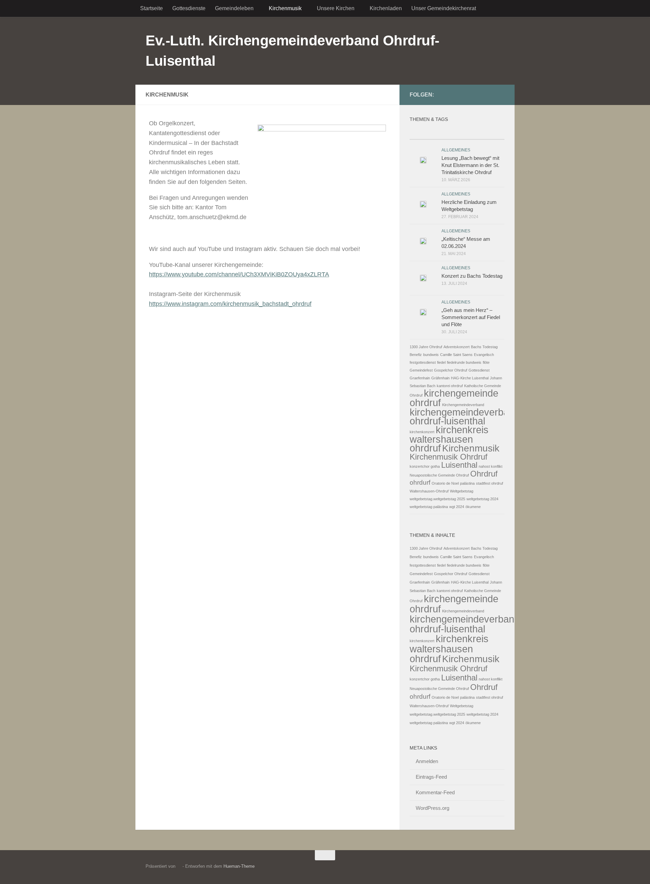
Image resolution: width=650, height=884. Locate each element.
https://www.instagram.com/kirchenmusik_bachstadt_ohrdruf (230, 303)
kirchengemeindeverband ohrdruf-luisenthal (465, 416)
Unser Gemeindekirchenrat (443, 8)
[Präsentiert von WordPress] (179, 866)
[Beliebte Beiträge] (425, 132)
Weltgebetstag (461, 491)
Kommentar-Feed (435, 792)
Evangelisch (484, 355)
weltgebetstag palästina (429, 507)
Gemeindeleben (234, 8)
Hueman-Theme (239, 866)
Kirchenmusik (285, 8)
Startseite (151, 8)
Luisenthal (459, 464)
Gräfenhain (440, 378)
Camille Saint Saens (456, 355)
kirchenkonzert (422, 432)
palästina (467, 483)
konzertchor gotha (425, 466)
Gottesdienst (479, 370)
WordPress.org (432, 808)
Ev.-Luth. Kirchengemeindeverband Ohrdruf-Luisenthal (292, 51)
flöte (486, 362)
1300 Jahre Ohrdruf (426, 347)
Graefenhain (420, 378)
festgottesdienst (423, 362)
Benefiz (416, 355)
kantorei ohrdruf (450, 386)
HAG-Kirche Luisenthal (470, 378)
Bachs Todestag (484, 347)
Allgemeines (455, 150)
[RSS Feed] (500, 94)
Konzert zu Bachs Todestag (471, 276)
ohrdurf (420, 482)
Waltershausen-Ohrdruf (429, 491)
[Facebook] (479, 94)
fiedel (441, 362)
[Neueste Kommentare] (457, 132)
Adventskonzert (456, 347)
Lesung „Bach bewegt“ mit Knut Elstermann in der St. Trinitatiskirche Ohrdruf (470, 165)
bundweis (431, 355)
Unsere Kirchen (335, 8)
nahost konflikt (490, 466)
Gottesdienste (188, 8)
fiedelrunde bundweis (464, 362)
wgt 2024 (456, 507)
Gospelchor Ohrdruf (450, 370)
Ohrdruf (484, 473)
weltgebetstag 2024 (482, 499)
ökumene (473, 507)
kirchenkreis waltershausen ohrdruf (449, 439)
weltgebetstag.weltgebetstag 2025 (437, 499)
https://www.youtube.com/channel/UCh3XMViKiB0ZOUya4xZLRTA (239, 274)
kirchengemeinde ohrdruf (454, 397)
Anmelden (427, 761)
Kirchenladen (386, 8)
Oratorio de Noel (445, 483)
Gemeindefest (421, 370)
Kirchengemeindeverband (463, 405)
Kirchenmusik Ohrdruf (449, 456)
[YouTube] (489, 94)
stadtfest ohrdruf (489, 483)
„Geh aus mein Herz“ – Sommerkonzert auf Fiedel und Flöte (470, 317)
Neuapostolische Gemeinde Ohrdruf (439, 475)
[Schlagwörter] (488, 132)
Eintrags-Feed (431, 777)
